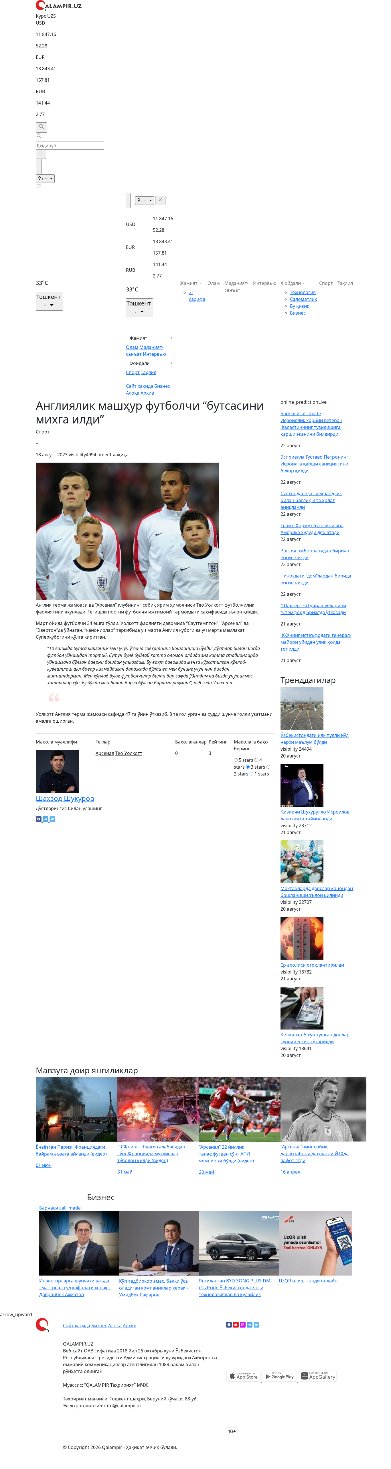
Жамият (138, 338)
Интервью (154, 354)
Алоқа (132, 393)
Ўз (41, 178)
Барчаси (301, 413)
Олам (132, 347)
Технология (303, 292)
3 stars (258, 767)
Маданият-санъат (236, 286)
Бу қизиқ (299, 306)
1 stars (261, 774)
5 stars (246, 760)
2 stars (241, 774)
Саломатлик (303, 299)
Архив (147, 393)
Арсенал (105, 753)
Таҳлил (148, 372)
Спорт (133, 372)
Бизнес (162, 386)
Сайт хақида (139, 386)
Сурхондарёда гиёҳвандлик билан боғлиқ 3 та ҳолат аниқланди (311, 500)
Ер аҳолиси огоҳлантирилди (312, 965)
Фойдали (139, 363)
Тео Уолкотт (128, 753)
